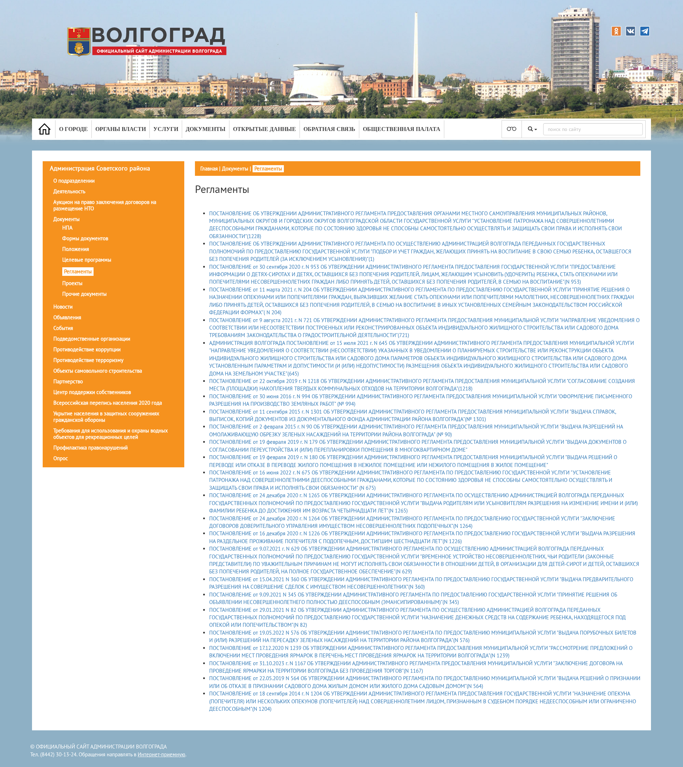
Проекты (72, 283)
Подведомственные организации (91, 338)
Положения (75, 249)
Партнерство (68, 381)
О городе (73, 129)
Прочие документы (84, 293)
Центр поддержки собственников (92, 392)
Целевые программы (86, 259)
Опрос (60, 458)
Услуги (165, 129)
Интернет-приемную (161, 754)
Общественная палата (401, 129)
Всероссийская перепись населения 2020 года (107, 402)
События (63, 328)
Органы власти (120, 129)
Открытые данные (264, 129)
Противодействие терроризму (88, 360)
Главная (209, 168)
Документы (206, 129)
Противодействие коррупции (87, 349)
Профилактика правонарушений (90, 447)
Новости (63, 306)
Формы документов (85, 238)
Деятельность (69, 191)
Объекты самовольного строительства (97, 370)
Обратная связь (329, 129)
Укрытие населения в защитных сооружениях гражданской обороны (106, 416)
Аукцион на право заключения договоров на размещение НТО (104, 205)
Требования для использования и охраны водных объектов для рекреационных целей (110, 433)
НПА (67, 227)
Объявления (67, 317)
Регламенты (78, 271)
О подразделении (74, 180)
